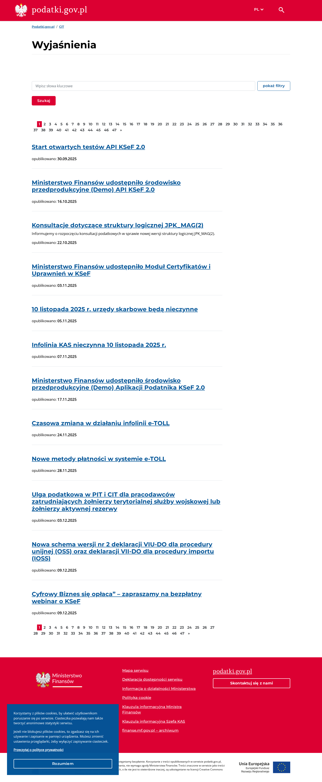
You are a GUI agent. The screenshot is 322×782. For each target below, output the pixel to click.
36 (280, 124)
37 (36, 130)
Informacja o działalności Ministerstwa (159, 688)
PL (256, 9)
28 (220, 124)
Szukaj (43, 100)
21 (167, 124)
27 (212, 124)
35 (273, 124)
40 (59, 130)
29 (228, 124)
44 (90, 130)
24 (189, 124)
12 (103, 124)
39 (51, 130)
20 (160, 124)
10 (90, 124)
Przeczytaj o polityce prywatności (39, 749)
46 (106, 130)
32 (250, 124)
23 (182, 124)
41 (67, 130)
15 (124, 124)
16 (131, 124)
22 (174, 124)
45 (98, 130)
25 (197, 124)
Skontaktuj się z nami (251, 683)
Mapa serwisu (135, 670)
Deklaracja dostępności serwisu (152, 679)
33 (257, 124)
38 (43, 130)
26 (205, 124)
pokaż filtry (274, 86)
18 (145, 124)
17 (138, 124)
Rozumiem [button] (63, 763)
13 (110, 124)
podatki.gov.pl (232, 671)
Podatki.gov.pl (43, 27)
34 (265, 124)
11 (97, 124)
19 (152, 124)
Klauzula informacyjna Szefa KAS (153, 721)
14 (117, 124)
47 (114, 130)
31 (242, 124)
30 (235, 124)
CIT (61, 27)
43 (82, 130)
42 (74, 130)
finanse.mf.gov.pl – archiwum (150, 730)
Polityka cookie (136, 697)
